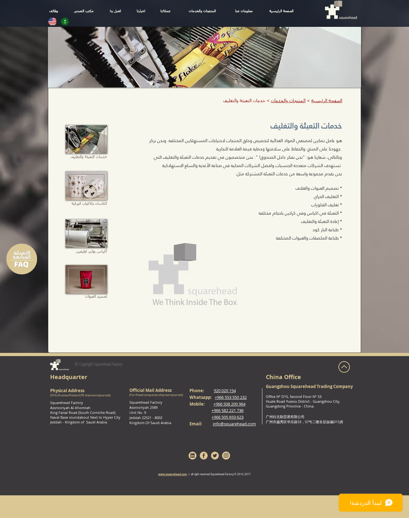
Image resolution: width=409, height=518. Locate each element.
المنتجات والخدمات (288, 101)
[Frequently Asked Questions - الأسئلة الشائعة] (21, 259)
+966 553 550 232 (231, 397)
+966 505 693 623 (227, 417)
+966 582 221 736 (227, 410)
